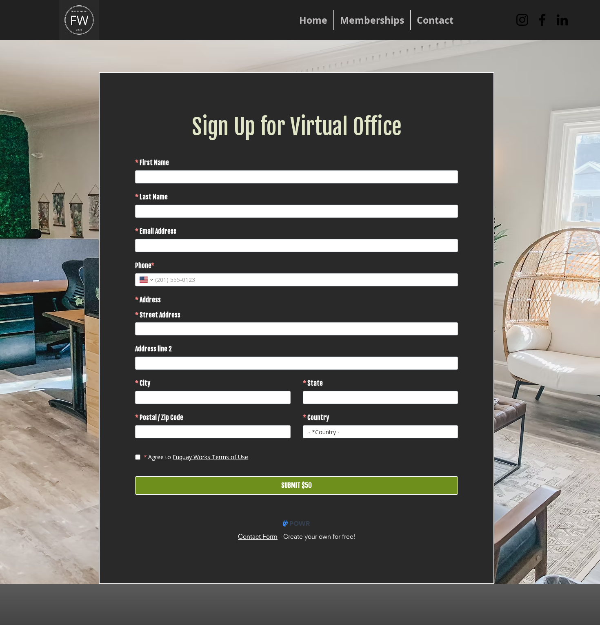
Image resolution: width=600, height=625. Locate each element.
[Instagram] (522, 20)
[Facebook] (542, 20)
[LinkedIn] (562, 20)
